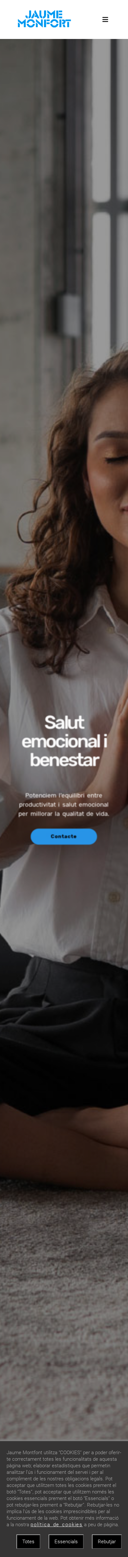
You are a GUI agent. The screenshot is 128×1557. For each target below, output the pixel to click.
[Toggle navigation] (105, 19)
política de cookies (57, 1525)
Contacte (64, 836)
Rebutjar (107, 1542)
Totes (28, 1542)
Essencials (66, 1542)
